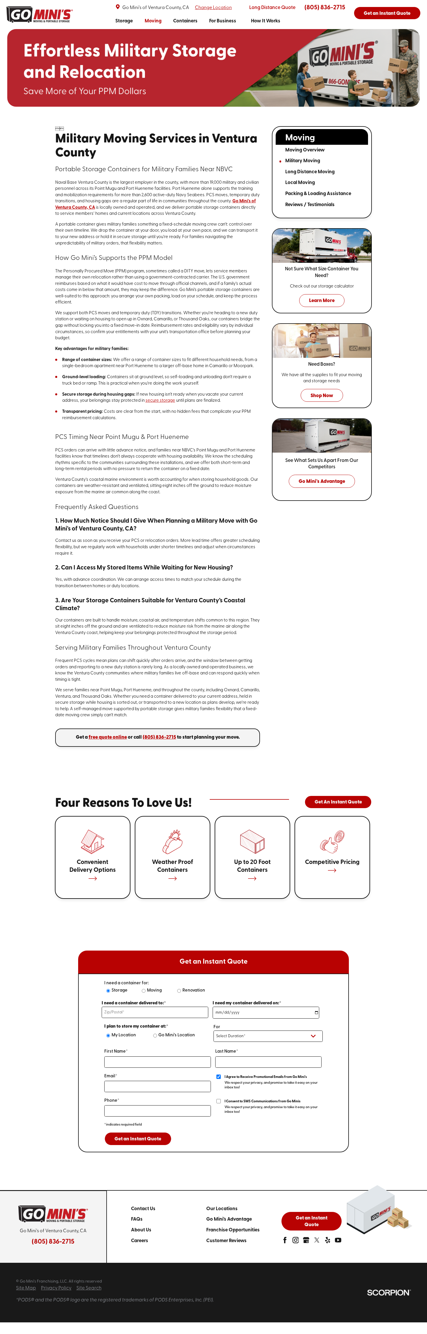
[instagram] (296, 1242)
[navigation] (197, 21)
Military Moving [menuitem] (302, 160)
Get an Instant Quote (387, 13)
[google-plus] (306, 1242)
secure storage (160, 401)
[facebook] (285, 1242)
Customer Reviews (226, 1240)
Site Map (26, 1288)
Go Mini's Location (176, 1035)
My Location (124, 1035)
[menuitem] (124, 21)
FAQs (137, 1219)
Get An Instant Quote (338, 802)
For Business (222, 21)
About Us (141, 1230)
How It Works (265, 21)
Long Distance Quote (272, 7)
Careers (139, 1240)
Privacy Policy (56, 1288)
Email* (110, 1076)
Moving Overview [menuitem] (305, 150)
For (217, 1027)
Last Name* (226, 1051)
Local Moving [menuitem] (300, 182)
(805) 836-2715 (324, 8)
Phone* (111, 1101)
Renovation (193, 990)
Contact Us (143, 1208)
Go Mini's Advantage (229, 1219)
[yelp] (327, 1242)
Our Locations (222, 1208)
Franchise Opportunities (233, 1230)
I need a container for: (126, 983)
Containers (185, 21)
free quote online (108, 737)
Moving (153, 21)
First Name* (116, 1051)
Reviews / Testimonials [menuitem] (310, 204)
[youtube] (338, 1242)
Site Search (88, 1288)
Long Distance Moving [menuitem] (310, 171)
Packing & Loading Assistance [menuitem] (318, 193)
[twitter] (317, 1242)
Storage (124, 21)
